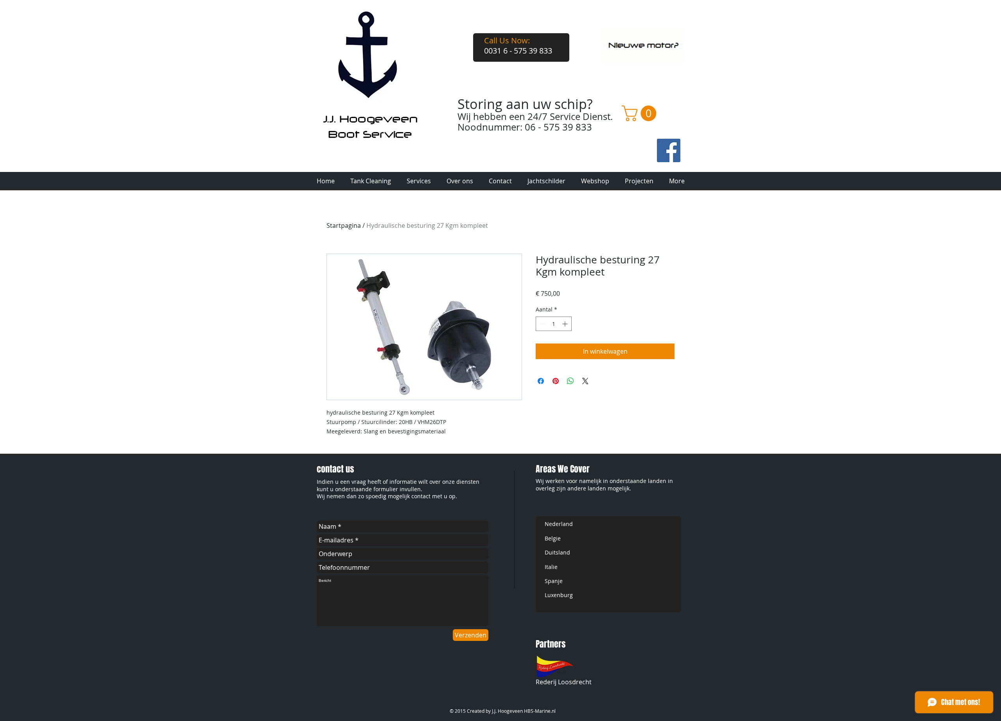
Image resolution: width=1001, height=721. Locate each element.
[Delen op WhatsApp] (570, 381)
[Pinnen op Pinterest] (555, 381)
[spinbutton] (554, 324)
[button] (641, 113)
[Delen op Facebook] (540, 381)
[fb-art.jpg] (668, 150)
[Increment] (565, 324)
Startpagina (343, 225)
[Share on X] (585, 381)
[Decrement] (542, 324)
